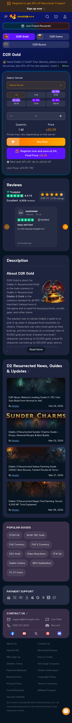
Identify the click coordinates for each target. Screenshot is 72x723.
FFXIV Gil (14, 535)
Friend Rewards (15, 690)
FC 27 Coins (16, 572)
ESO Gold (14, 553)
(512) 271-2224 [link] (21, 625)
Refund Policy (14, 677)
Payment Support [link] (20, 591)
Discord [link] (55, 625)
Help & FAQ (13, 650)
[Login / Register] (65, 16)
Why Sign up (13, 657)
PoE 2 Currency (40, 544)
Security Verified (15, 697)
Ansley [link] (15, 406)
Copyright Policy (47, 677)
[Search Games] (47, 16)
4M (36, 95)
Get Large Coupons (48, 663)
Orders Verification (48, 670)
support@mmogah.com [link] (26, 619)
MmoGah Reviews (47, 650)
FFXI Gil (57, 553)
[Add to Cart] (13, 142)
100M (56, 103)
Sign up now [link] (34, 8)
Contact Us (44, 643)
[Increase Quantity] (61, 116)
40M (16, 103)
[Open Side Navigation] (6, 16)
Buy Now (42, 141)
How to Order (45, 657)
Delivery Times (15, 663)
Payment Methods (17, 670)
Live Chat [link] (56, 619)
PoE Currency (16, 544)
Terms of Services (47, 683)
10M (56, 95)
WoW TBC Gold (35, 535)
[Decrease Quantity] (11, 116)
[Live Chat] (66, 711)
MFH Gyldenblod (42, 563)
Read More (36, 349)
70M (36, 103)
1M (16, 95)
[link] (12, 16)
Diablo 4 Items (17, 563)
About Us (12, 643)
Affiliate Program (47, 690)
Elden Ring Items (36, 553)
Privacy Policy (14, 683)
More (65, 65)
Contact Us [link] (16, 613)
